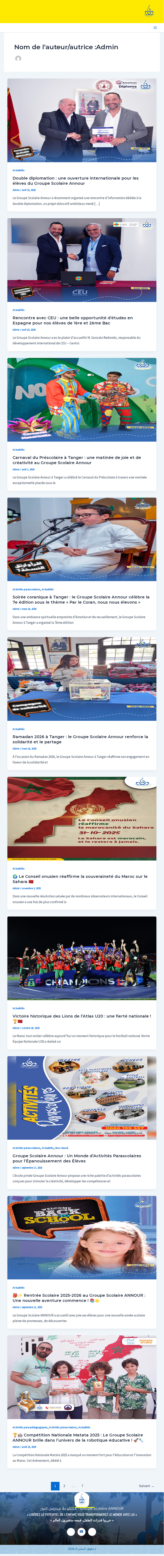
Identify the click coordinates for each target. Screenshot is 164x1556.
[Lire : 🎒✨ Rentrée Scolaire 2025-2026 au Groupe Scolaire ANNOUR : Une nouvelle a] (81, 1237)
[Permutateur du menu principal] (155, 27)
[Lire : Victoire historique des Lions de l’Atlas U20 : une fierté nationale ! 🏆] (81, 958)
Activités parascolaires (26, 589)
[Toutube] (81, 1532)
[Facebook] (71, 1532)
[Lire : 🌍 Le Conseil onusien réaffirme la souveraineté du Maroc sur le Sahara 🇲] (81, 818)
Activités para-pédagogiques (30, 1427)
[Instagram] (92, 1532)
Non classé (61, 1148)
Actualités (19, 170)
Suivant (146, 1485)
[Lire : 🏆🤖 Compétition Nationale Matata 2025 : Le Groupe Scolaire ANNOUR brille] (81, 1377)
